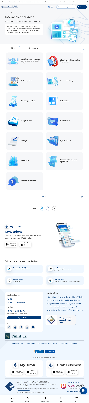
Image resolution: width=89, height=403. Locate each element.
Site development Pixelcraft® (75, 391)
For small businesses (20, 2)
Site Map (73, 343)
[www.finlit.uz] (24, 336)
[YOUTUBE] (33, 327)
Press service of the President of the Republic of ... (64, 310)
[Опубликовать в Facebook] (48, 208)
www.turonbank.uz (24, 390)
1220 (9, 298)
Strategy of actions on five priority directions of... (64, 303)
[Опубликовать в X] (54, 208)
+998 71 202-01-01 (16, 302)
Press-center (30, 343)
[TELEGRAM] (9, 327)
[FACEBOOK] (21, 327)
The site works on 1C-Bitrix (76, 382)
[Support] (83, 390)
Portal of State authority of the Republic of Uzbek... (64, 297)
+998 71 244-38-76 (16, 310)
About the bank (64, 2)
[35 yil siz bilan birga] (9, 7)
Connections (63, 343)
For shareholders (50, 2)
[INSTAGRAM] (27, 327)
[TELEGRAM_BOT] (15, 327)
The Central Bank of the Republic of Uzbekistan (63, 300)
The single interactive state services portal (61, 307)
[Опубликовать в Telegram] (42, 208)
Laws (55, 343)
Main (6, 13)
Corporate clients (36, 2)
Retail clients (6, 2)
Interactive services (44, 343)
